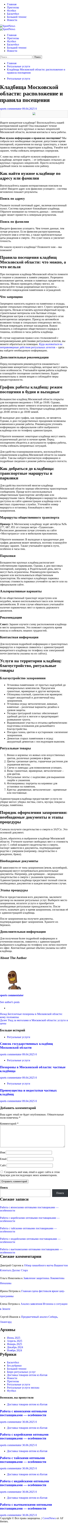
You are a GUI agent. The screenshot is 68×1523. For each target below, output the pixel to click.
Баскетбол (13, 13)
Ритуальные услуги (18, 78)
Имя (2, 1152)
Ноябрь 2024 (14, 1350)
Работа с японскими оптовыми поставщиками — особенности (23, 1413)
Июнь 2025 (13, 1337)
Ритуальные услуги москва (23, 1387)
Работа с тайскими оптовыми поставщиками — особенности (23, 1460)
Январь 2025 (14, 1344)
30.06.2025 (28, 1421)
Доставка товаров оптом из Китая (27, 1375)
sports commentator (11, 108)
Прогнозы (13, 7)
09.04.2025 (28, 108)
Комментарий (9, 1123)
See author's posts (10, 1002)
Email (3, 1158)
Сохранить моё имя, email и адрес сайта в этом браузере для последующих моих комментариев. (30, 1174)
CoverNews (49, 1518)
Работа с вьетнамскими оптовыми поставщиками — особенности (26, 1506)
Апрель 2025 (14, 1340)
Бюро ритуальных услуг (21, 1371)
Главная (11, 4)
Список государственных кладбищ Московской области (26, 1045)
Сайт (3, 1165)
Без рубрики (14, 1365)
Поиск (4, 1187)
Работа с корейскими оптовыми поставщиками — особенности (24, 1436)
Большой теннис (17, 16)
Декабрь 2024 (15, 1347)
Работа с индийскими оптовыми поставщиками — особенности (24, 1483)
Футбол (11, 10)
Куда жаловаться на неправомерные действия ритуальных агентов (31, 346)
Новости (12, 20)
